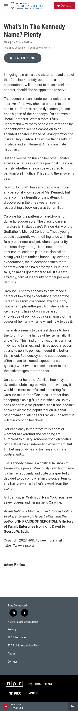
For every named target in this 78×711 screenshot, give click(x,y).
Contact (12, 661)
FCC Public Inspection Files (23, 645)
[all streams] (73, 706)
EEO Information (17, 637)
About (11, 653)
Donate (66, 5)
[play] (5, 706)
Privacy (12, 629)
